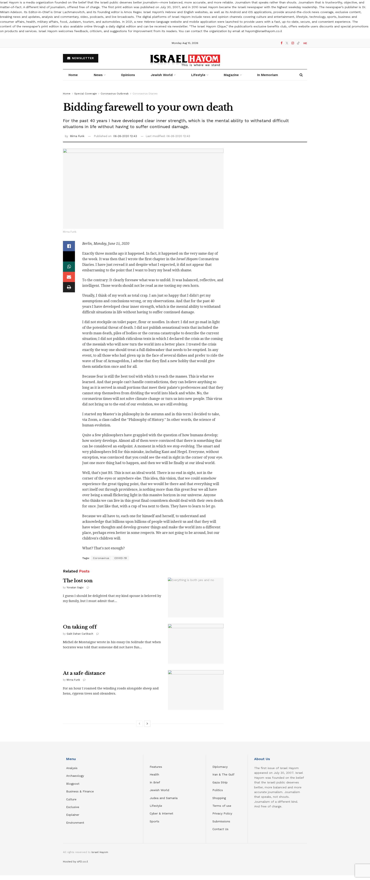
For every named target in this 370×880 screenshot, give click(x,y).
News (98, 75)
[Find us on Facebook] (281, 43)
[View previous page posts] (139, 724)
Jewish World (159, 790)
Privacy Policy (222, 813)
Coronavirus (101, 558)
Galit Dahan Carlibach (80, 633)
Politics (217, 790)
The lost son (78, 581)
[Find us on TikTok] (298, 43)
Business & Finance (80, 791)
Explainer (72, 814)
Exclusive (72, 807)
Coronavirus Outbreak (115, 93)
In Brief (155, 782)
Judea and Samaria (164, 798)
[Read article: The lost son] (196, 597)
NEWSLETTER (82, 58)
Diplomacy (220, 766)
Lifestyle (156, 805)
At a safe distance (84, 673)
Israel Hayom (99, 852)
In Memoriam (267, 75)
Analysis (72, 768)
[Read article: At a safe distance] (196, 690)
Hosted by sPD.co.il (75, 861)
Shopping (219, 798)
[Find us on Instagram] (292, 43)
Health (154, 774)
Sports (154, 821)
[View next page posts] (147, 724)
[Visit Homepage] (185, 58)
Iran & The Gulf (223, 774)
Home (73, 75)
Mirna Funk (77, 136)
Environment (75, 822)
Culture (71, 799)
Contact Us (220, 829)
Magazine (231, 75)
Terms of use (221, 805)
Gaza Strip (220, 782)
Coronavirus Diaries (145, 93)
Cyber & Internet (161, 813)
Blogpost (72, 783)
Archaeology (75, 775)
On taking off (80, 627)
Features (156, 766)
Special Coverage (85, 93)
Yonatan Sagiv (75, 587)
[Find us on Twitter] (286, 43)
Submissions (221, 821)
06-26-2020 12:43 (125, 136)
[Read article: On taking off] (196, 644)
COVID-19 (120, 558)
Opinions (128, 75)
